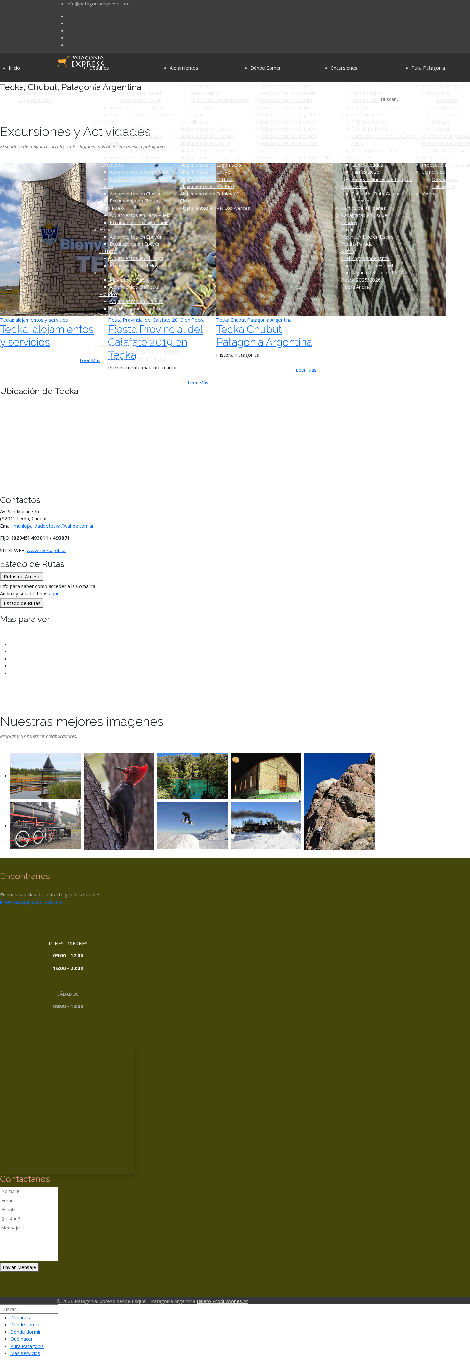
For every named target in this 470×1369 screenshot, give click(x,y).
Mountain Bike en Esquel (368, 236)
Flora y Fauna (436, 93)
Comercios (433, 172)
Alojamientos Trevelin (133, 128)
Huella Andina (356, 287)
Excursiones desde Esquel (139, 107)
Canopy (349, 222)
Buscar (387, 85)
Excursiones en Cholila (134, 200)
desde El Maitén (369, 100)
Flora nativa (444, 100)
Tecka (106, 272)
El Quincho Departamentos (219, 100)
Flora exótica (446, 107)
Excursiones (344, 68)
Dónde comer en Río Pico (288, 136)
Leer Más (198, 382)
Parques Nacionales (363, 114)
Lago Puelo (111, 208)
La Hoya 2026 (356, 157)
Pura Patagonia (428, 68)
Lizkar (196, 114)
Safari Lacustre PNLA (374, 150)
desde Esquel (366, 93)
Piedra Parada (356, 243)
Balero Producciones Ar (222, 1301)
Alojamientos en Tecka (134, 287)
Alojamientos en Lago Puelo (140, 215)
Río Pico (108, 294)
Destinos (99, 68)
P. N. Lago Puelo (369, 128)
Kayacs (349, 229)
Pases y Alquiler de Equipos (381, 179)
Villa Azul (199, 121)
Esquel (106, 85)
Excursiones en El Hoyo (135, 265)
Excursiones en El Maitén (137, 157)
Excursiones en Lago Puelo (139, 222)
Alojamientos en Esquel (135, 93)
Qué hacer (21, 1338)
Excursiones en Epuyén (135, 243)
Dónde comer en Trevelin (289, 93)
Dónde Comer (265, 68)
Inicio (14, 68)
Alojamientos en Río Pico (137, 301)
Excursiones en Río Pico (136, 308)
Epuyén (107, 229)
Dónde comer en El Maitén (290, 107)
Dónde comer (25, 1324)
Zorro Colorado (449, 114)
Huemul (440, 128)
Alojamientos (184, 68)
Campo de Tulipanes (363, 208)
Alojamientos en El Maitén (138, 150)
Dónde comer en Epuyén (288, 121)
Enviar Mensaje (19, 1267)
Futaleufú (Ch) (114, 315)
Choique (441, 121)
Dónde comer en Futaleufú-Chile (296, 157)
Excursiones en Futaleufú (137, 337)
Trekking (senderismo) (366, 258)
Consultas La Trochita (375, 107)
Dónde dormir (25, 1331)
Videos (429, 193)
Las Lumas (202, 107)
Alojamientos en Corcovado (140, 172)
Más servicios (25, 1353)
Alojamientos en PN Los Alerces (145, 351)
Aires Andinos (205, 93)
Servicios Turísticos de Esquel (142, 114)
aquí (53, 593)
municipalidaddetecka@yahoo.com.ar (54, 525)
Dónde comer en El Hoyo (288, 128)
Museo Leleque (449, 150)
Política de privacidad (42, 85)
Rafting (349, 251)
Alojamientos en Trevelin (207, 136)
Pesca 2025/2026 (361, 280)
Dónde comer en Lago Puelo (292, 114)
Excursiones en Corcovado (139, 179)
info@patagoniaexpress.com (98, 3)
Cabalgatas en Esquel (364, 215)
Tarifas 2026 (365, 172)
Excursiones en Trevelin (136, 136)
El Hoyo (108, 251)
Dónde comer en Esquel (287, 85)
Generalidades (367, 165)
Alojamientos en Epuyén (136, 236)
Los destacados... (199, 85)
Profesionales (437, 157)
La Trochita (353, 85)
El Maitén (109, 143)
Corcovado (111, 165)
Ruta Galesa (354, 186)
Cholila (106, 186)
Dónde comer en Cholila (286, 100)
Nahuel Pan (444, 186)
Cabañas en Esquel (140, 100)
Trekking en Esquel (372, 265)
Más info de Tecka (130, 280)
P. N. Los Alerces (117, 344)
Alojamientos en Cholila (135, 193)
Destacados (445, 179)
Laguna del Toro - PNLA (377, 272)
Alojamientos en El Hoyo (136, 258)
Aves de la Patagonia (445, 85)
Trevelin (108, 121)
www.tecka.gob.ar (46, 550)
